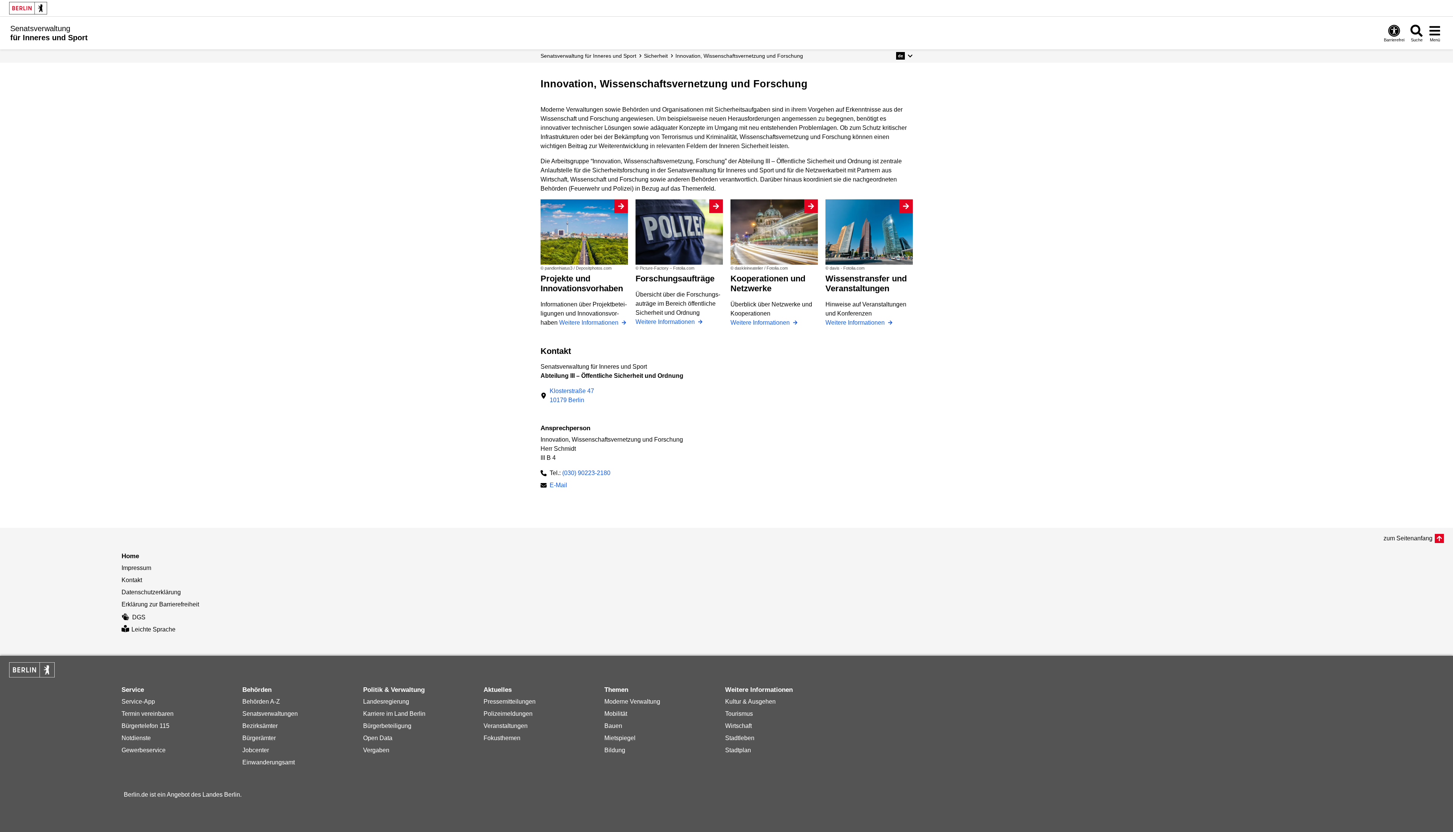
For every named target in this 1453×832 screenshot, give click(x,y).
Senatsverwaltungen (270, 713)
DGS (138, 617)
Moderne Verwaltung (632, 701)
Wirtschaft (738, 726)
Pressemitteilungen (510, 701)
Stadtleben (739, 738)
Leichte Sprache (153, 629)
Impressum (136, 568)
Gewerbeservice (144, 750)
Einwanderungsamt (268, 762)
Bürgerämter (259, 738)
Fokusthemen (502, 738)
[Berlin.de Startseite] (28, 8)
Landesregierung (386, 701)
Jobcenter (255, 750)
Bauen (613, 726)
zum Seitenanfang (1407, 538)
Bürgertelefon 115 (145, 726)
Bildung (614, 750)
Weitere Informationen (589, 322)
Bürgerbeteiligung (387, 726)
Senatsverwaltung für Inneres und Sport (588, 56)
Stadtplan (738, 750)
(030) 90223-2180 (586, 473)
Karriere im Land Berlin (394, 713)
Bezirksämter (260, 726)
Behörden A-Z (261, 701)
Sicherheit (656, 56)
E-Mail (558, 486)
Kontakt (132, 580)
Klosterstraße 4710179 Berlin (572, 395)
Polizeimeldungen (508, 713)
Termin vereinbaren (148, 713)
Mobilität (615, 713)
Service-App (138, 701)
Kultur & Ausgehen (750, 701)
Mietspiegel (620, 738)
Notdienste (136, 738)
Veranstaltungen (506, 726)
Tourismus (739, 713)
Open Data (377, 738)
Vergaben (376, 750)
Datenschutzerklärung (151, 592)
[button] (904, 56)
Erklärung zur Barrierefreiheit (160, 604)
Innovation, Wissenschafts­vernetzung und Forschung (739, 56)
